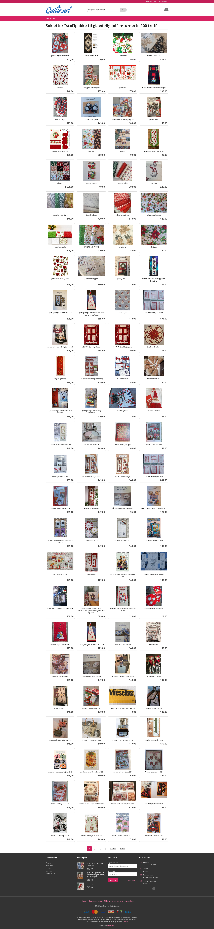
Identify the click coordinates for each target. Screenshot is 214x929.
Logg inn (49, 871)
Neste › (113, 848)
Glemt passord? (132, 880)
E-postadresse (113, 863)
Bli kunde (49, 866)
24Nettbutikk (110, 926)
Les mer (125, 922)
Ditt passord (112, 871)
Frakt (84, 901)
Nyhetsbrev (129, 901)
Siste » (122, 848)
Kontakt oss (50, 874)
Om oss (48, 868)
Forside (48, 18)
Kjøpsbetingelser (95, 901)
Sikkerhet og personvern (113, 901)
